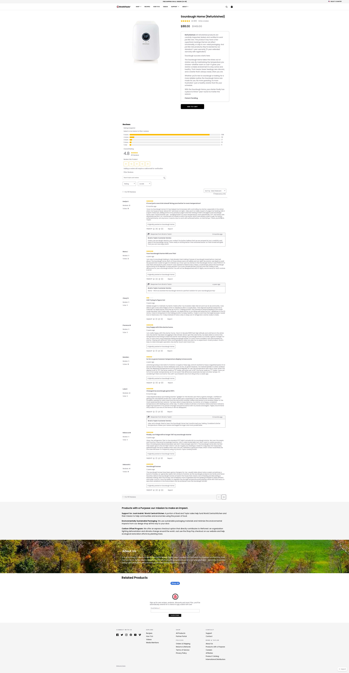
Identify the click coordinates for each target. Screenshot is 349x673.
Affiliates (209, 653)
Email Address (155, 608)
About (184, 6)
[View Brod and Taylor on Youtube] (135, 635)
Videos (165, 6)
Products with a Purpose (215, 647)
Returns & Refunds (183, 647)
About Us (209, 644)
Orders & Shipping (183, 644)
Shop (138, 6)
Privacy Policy (181, 653)
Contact (209, 636)
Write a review (203, 21)
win (178, 604)
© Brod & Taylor (121, 666)
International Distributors (215, 659)
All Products (180, 633)
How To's (156, 6)
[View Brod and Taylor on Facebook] (117, 635)
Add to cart (192, 107)
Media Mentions (152, 643)
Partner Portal (181, 636)
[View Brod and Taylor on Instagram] (126, 635)
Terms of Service (182, 650)
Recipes (147, 6)
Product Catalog (212, 656)
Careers (209, 650)
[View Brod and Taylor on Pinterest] (131, 635)
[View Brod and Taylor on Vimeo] (140, 635)
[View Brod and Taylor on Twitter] (122, 635)
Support (174, 6)
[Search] (226, 7)
